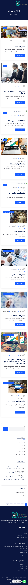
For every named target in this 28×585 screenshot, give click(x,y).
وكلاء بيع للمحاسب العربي (21, 537)
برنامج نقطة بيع (20, 46)
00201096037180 (23, 553)
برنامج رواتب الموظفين (17, 315)
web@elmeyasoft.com (22, 571)
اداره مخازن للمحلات (18, 231)
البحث (24, 426)
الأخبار (5, 28)
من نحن (25, 533)
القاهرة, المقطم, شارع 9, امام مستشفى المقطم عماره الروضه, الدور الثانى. (15, 547)
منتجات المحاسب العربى (22, 535)
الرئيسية (25, 531)
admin (21, 41)
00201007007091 (23, 551)
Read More (20, 55)
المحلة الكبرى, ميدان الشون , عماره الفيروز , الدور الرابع (16, 564)
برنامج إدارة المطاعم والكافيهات (16, 472)
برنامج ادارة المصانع (8, 466)
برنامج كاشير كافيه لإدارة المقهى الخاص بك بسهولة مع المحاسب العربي (14, 361)
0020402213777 (23, 568)
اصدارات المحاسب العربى (8, 212)
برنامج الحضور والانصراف (17, 193)
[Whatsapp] (24, 581)
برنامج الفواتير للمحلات (17, 163)
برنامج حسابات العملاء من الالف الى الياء (14, 92)
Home (11, 14)
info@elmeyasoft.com (22, 555)
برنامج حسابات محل (18, 274)
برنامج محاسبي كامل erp (16, 401)
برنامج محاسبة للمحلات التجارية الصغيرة (15, 477)
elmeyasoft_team (19, 466)
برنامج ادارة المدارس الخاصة (16, 120)
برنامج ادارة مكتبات (8, 479)
